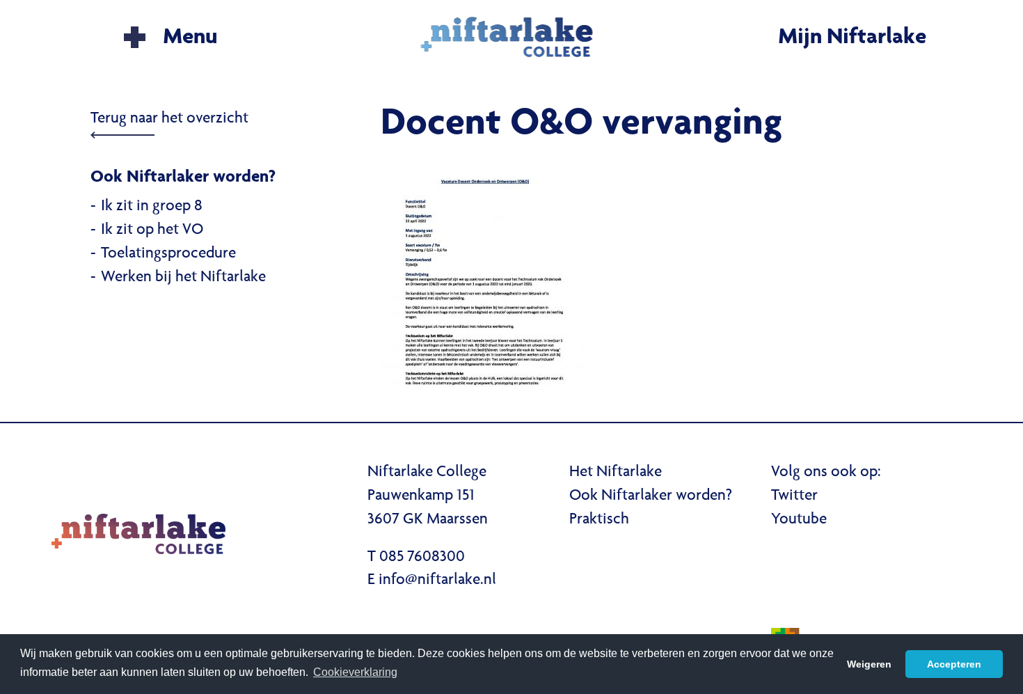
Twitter (794, 496)
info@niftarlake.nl (437, 580)
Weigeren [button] (869, 664)
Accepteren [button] (954, 664)
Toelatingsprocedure (168, 254)
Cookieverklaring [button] (355, 672)
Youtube (799, 520)
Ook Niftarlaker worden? (650, 496)
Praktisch (599, 520)
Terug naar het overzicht (169, 119)
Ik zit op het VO (152, 230)
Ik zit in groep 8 (152, 206)
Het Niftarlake (615, 472)
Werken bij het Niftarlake (183, 277)
